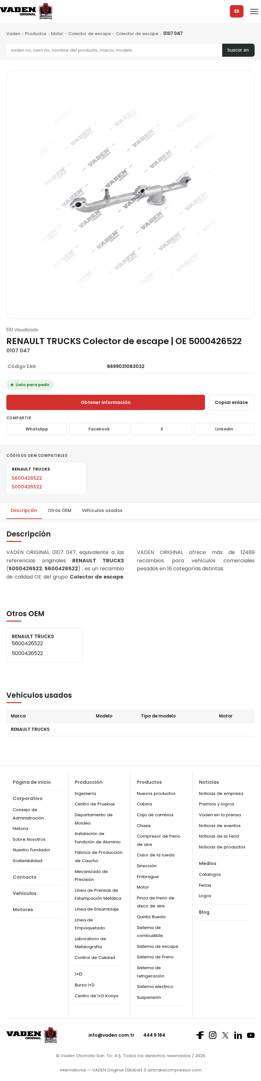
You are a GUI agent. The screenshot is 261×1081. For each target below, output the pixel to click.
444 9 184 (154, 1035)
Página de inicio (32, 782)
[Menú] (254, 11)
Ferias (205, 885)
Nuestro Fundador (31, 850)
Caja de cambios (155, 815)
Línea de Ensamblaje (97, 909)
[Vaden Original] (26, 11)
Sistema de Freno (155, 957)
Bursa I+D (85, 985)
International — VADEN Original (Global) (101, 1070)
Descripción (24, 511)
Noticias (209, 782)
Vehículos (25, 893)
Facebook (99, 429)
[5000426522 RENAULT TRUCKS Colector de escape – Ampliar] (130, 194)
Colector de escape (89, 34)
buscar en (238, 50)
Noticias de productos (222, 847)
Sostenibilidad (27, 861)
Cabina (144, 804)
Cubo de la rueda (155, 855)
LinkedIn (224, 429)
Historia (20, 828)
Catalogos (210, 874)
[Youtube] (251, 1035)
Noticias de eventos (220, 826)
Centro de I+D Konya (96, 996)
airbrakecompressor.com (173, 1070)
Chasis (144, 826)
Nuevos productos (156, 793)
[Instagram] (212, 1035)
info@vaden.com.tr (111, 1035)
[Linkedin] (238, 1035)
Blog (204, 912)
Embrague (148, 877)
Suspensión (149, 997)
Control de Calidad (95, 958)
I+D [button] (78, 974)
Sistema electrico (155, 987)
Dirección (147, 866)
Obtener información (105, 402)
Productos (35, 34)
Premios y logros (216, 804)
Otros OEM (59, 511)
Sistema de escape (157, 946)
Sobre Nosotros (29, 839)
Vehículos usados (102, 511)
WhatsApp (36, 429)
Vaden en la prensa (220, 815)
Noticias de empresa (221, 793)
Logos (205, 896)
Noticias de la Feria (219, 836)
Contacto (25, 877)
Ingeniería (85, 793)
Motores (23, 909)
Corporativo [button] (28, 798)
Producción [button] (88, 782)
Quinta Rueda (151, 917)
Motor (57, 34)
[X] (225, 1035)
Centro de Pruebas (95, 804)
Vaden (13, 34)
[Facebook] (200, 1035)
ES (236, 11)
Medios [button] (207, 863)
